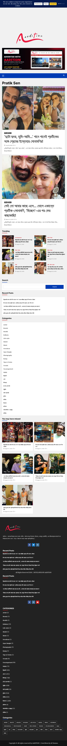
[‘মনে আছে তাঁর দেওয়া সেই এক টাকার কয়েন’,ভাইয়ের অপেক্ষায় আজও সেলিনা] (40, 268)
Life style (6, 338)
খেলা (4, 379)
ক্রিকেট (5, 376)
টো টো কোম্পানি (6, 386)
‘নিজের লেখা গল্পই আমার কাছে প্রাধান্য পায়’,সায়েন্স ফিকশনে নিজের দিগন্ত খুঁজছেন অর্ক (21, 310)
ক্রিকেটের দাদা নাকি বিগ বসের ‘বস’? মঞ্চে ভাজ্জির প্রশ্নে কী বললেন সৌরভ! (19, 299)
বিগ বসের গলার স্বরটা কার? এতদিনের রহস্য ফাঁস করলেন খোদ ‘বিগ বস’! (18, 303)
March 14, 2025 (10, 219)
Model (5, 342)
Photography (7, 355)
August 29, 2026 (8, 480)
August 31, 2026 (8, 448)
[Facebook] (29, 544)
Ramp (5, 359)
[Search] (64, 75)
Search (5, 280)
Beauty (5, 328)
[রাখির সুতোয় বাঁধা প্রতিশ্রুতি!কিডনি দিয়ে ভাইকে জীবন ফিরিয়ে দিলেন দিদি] (8, 268)
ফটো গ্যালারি (6, 393)
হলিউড (4, 413)
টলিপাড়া (6, 133)
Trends (5, 365)
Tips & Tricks (7, 362)
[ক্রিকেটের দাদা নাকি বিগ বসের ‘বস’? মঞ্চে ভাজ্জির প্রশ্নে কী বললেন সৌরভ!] (8, 241)
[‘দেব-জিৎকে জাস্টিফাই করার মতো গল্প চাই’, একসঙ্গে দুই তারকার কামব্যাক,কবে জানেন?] (8, 255)
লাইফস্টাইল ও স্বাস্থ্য (7, 410)
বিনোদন (10, 133)
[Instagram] (37, 544)
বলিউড (51, 264)
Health (5, 331)
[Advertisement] (33, 12)
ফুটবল (4, 396)
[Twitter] (33, 544)
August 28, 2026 (8, 511)
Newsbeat (6, 348)
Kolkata (6, 335)
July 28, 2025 (9, 145)
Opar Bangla (7, 352)
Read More (8, 151)
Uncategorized (18, 237)
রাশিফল (5, 406)
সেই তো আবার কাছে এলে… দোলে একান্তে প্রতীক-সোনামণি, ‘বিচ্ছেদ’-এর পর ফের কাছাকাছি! (29, 211)
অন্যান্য (5, 372)
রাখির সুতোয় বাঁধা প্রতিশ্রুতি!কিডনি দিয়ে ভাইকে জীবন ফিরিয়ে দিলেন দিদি (18, 313)
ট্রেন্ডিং (16, 264)
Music (5, 345)
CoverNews (44, 743)
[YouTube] (37, 602)
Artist (5, 325)
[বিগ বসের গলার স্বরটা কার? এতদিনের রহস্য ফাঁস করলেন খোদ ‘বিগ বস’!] (40, 241)
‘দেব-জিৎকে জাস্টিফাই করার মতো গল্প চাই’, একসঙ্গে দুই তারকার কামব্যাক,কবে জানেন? (21, 306)
